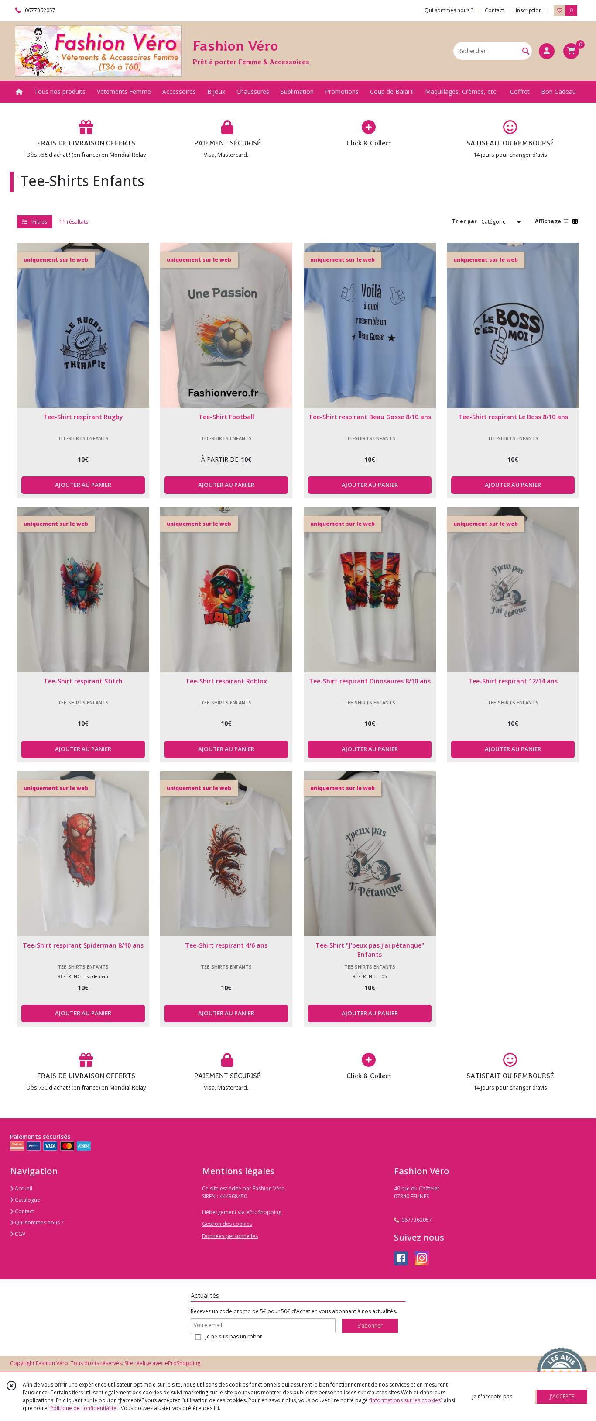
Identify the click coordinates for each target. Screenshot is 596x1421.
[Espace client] (546, 51)
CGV (19, 1234)
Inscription (529, 10)
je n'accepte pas (492, 1396)
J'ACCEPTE (562, 1396)
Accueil (23, 1188)
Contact (494, 10)
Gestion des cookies (227, 1224)
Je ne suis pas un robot (234, 1336)
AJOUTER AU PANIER (83, 485)
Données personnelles (230, 1236)
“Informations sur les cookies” (405, 1400)
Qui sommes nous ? (38, 1222)
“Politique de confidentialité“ (83, 1408)
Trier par (464, 221)
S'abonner (370, 1325)
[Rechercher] (525, 50)
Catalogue (27, 1200)
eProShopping (182, 1363)
